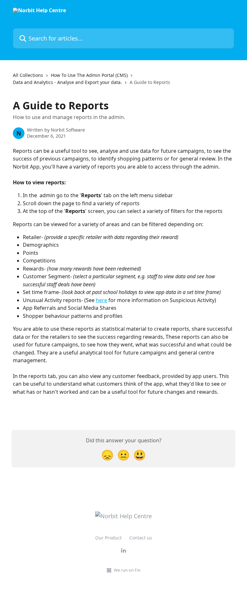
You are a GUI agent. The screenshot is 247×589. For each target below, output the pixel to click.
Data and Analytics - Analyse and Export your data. (67, 82)
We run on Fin (127, 570)
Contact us (140, 538)
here (101, 300)
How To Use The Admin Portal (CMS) (89, 75)
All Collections (28, 75)
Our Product (108, 538)
